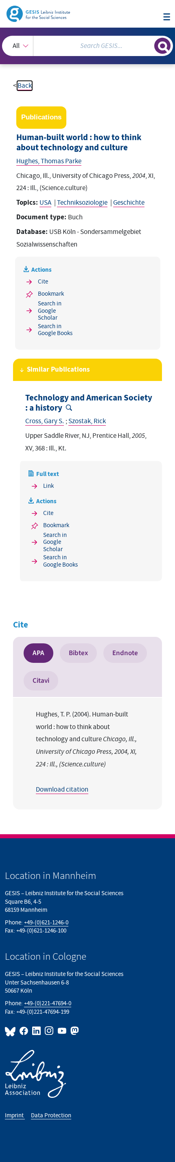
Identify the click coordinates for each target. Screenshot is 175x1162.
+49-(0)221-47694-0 (47, 1003)
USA (45, 202)
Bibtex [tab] (78, 653)
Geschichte (128, 202)
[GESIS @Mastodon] (74, 1031)
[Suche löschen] (148, 45)
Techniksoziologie (82, 202)
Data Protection (51, 1115)
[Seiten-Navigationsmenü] (166, 17)
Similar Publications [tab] (58, 369)
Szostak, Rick (87, 421)
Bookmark (51, 294)
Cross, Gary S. (44, 421)
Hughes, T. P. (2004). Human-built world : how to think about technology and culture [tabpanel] (86, 752)
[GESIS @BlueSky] (11, 1031)
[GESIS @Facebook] (24, 1031)
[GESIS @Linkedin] (37, 1031)
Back (25, 85)
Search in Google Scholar (49, 311)
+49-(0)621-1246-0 (46, 922)
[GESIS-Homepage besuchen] (39, 13)
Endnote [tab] (125, 653)
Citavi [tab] (41, 680)
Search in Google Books (55, 330)
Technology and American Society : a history (88, 403)
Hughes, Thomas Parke (48, 161)
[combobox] (87, 46)
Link (48, 486)
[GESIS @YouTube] (62, 1031)
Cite (43, 282)
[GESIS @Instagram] (49, 1031)
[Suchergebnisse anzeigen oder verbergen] (162, 46)
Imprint (15, 1115)
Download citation (62, 789)
